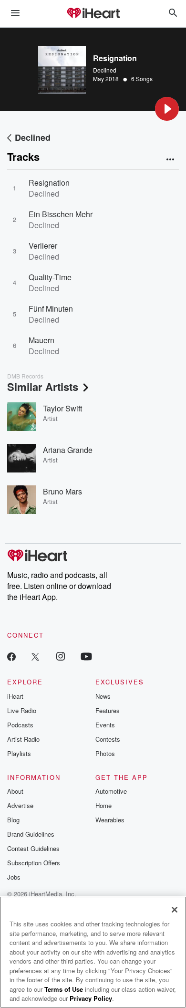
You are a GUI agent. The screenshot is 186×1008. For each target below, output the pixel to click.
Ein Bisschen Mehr (61, 214)
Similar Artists (42, 386)
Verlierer (43, 245)
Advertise (20, 805)
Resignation (49, 182)
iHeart (15, 696)
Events (105, 724)
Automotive (111, 791)
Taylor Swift (62, 408)
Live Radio (21, 710)
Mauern (41, 340)
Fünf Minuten (51, 308)
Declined (104, 70)
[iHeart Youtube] (86, 656)
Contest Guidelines (33, 848)
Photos (105, 753)
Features (107, 710)
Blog (13, 819)
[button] (167, 109)
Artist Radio (23, 739)
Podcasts (20, 724)
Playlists (19, 753)
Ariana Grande (68, 449)
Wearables (109, 819)
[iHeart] (93, 13)
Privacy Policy (91, 998)
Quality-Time (50, 277)
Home (103, 805)
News (103, 696)
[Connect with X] (35, 656)
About (15, 791)
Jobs (14, 877)
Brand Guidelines (30, 834)
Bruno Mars (62, 491)
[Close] (174, 909)
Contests (107, 739)
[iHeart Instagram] (60, 656)
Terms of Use (63, 989)
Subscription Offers (33, 862)
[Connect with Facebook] (11, 656)
